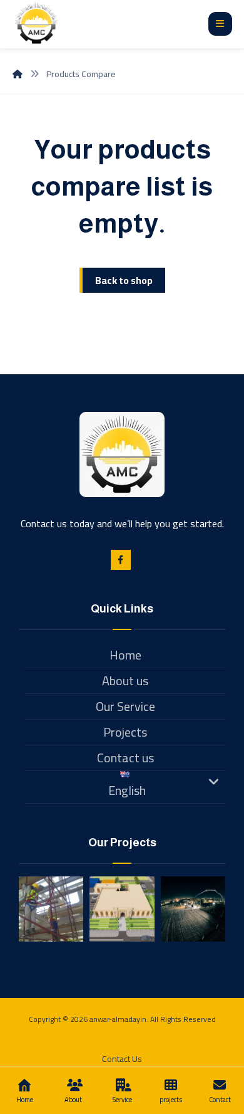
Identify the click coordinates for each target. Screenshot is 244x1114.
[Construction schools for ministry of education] (193, 909)
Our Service (125, 706)
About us (125, 680)
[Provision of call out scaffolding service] (51, 909)
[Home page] (18, 74)
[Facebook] (121, 560)
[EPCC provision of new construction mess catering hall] (122, 909)
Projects (125, 732)
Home (125, 654)
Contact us (125, 757)
